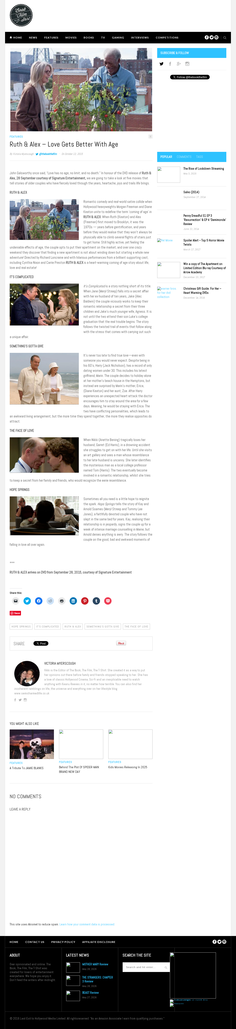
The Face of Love (136, 626)
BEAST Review (90, 993)
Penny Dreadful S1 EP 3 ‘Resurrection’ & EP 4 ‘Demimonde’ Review (204, 220)
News (33, 37)
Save (17, 613)
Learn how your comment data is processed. (87, 924)
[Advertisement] (191, 116)
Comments (184, 157)
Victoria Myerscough (23, 154)
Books (89, 37)
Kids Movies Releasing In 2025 (127, 767)
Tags (199, 157)
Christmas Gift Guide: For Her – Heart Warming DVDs (202, 291)
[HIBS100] (177, 1003)
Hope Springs (21, 626)
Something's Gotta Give (102, 626)
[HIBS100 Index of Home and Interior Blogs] (189, 999)
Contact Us (34, 941)
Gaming (118, 37)
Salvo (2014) (191, 192)
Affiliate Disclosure (98, 941)
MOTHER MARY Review (95, 964)
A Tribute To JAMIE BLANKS (27, 768)
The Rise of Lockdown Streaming (203, 169)
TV (103, 37)
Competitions (167, 37)
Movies (71, 37)
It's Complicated (47, 626)
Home (17, 37)
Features (51, 37)
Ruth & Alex (73, 626)
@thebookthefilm (48, 154)
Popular (166, 157)
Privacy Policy (63, 941)
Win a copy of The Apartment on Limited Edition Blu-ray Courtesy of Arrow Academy (204, 268)
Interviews (140, 37)
